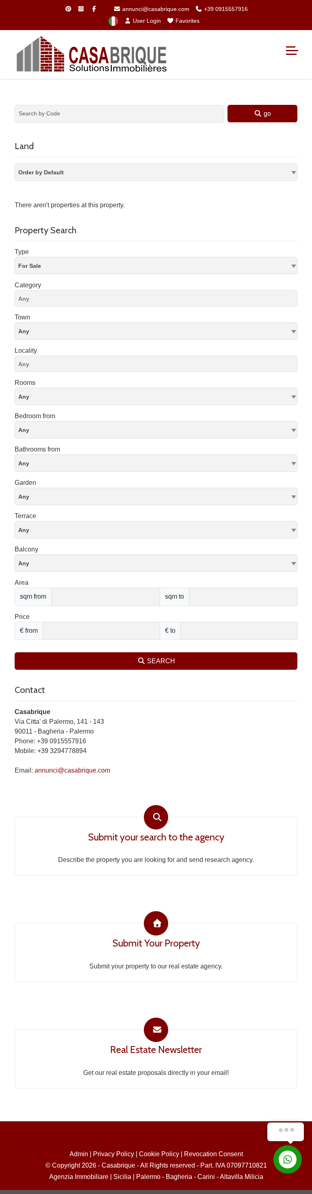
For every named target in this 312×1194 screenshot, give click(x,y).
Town (22, 317)
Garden (25, 482)
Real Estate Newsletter (156, 1049)
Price (22, 616)
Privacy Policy (113, 1154)
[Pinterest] (68, 9)
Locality (26, 350)
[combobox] (156, 172)
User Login (146, 20)
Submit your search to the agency (156, 837)
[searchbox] (158, 300)
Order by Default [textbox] (41, 172)
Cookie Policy (159, 1154)
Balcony (26, 549)
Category (28, 285)
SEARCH (160, 661)
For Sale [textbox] (29, 266)
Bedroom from (35, 415)
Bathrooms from (37, 449)
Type (22, 251)
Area (21, 582)
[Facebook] (94, 9)
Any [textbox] (23, 331)
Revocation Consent (213, 1154)
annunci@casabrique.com (155, 9)
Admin (78, 1154)
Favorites (186, 20)
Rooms (25, 382)
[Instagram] (81, 9)
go (266, 113)
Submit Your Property (156, 943)
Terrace (25, 515)
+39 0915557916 (225, 9)
